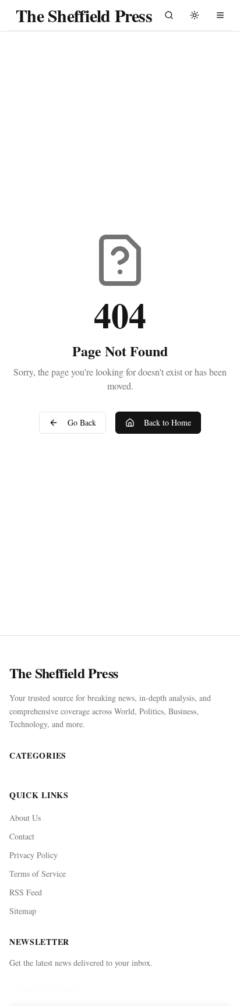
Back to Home (167, 422)
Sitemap (22, 910)
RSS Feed (25, 892)
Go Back (82, 422)
